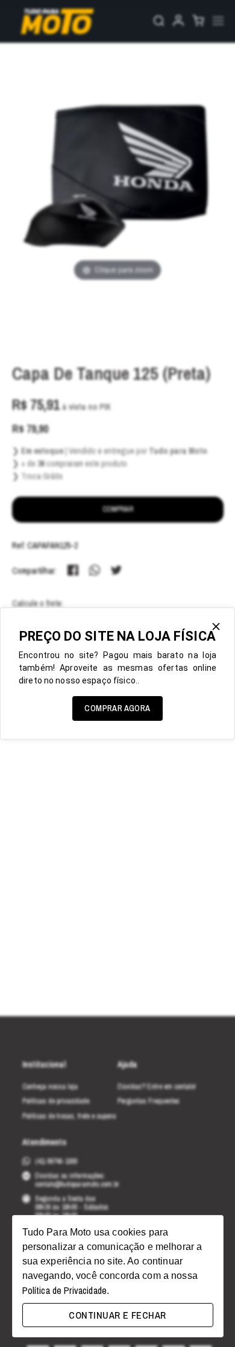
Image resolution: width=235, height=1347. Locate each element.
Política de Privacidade (64, 1290)
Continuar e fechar (117, 1315)
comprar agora (117, 708)
